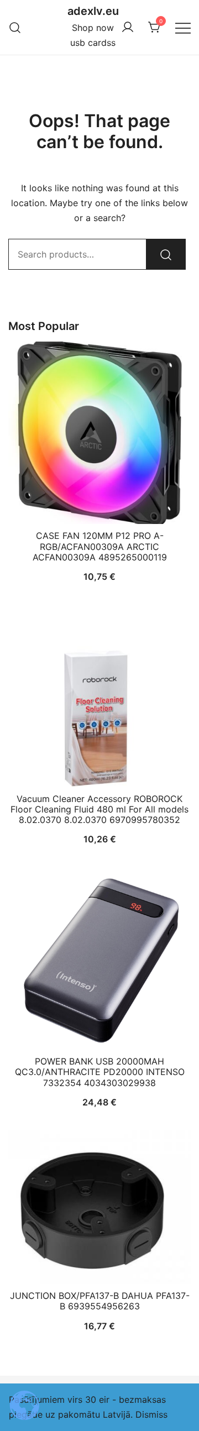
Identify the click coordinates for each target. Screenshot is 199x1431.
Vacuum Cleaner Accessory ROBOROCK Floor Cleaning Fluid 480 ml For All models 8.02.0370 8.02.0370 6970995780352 (99, 809)
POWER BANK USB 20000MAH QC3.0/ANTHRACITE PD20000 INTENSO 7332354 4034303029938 (100, 1072)
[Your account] (127, 27)
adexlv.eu (93, 11)
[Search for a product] (15, 27)
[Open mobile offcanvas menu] (183, 27)
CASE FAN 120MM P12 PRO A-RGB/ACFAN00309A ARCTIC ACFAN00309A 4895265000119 (100, 546)
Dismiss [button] (151, 1414)
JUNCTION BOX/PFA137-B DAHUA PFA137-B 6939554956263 (100, 1301)
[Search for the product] (166, 254)
